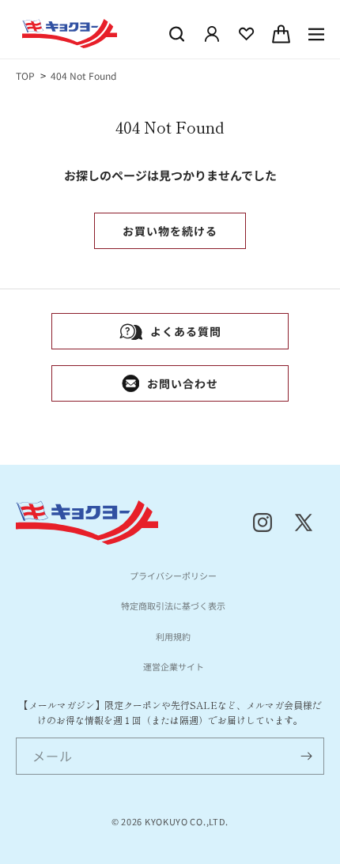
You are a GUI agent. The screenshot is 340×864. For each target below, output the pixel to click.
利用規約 (173, 636)
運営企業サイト (173, 666)
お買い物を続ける (170, 231)
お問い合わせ (182, 383)
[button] (177, 34)
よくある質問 (185, 331)
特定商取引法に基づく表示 (173, 605)
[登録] (306, 756)
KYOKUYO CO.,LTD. (187, 821)
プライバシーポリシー (173, 575)
